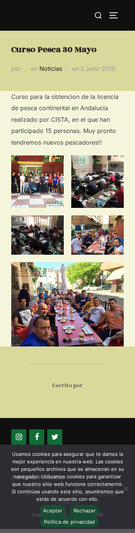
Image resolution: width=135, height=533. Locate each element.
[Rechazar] (125, 489)
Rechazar (85, 511)
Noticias (50, 68)
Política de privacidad (69, 522)
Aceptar (52, 511)
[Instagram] (18, 437)
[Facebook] (36, 437)
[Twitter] (54, 437)
